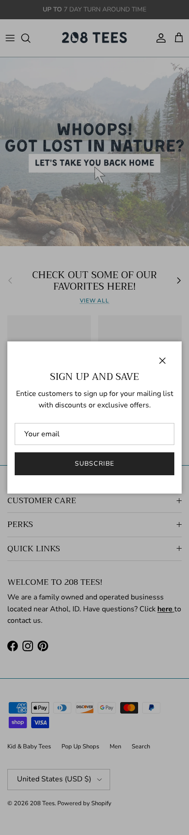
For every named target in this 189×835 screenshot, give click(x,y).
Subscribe (94, 463)
